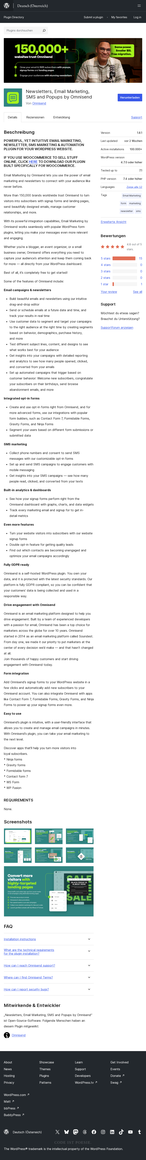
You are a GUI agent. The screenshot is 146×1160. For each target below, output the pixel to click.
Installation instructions (20, 939)
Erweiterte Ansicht (113, 222)
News (8, 1069)
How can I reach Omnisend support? (29, 965)
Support (136, 117)
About (8, 1062)
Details (12, 117)
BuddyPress (14, 1115)
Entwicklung (61, 117)
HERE (33, 162)
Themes (45, 1069)
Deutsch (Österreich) (27, 1132)
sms (138, 211)
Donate (117, 1076)
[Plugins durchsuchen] (44, 30)
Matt (9, 1101)
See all (137, 292)
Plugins (44, 1076)
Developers (83, 1076)
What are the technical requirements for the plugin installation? (29, 951)
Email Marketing (132, 195)
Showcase (46, 1062)
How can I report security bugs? (26, 989)
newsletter (127, 211)
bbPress (11, 1108)
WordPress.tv (86, 1082)
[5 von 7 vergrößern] (58, 852)
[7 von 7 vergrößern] (88, 871)
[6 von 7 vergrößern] (88, 852)
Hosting (9, 1076)
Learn (79, 1062)
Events (115, 1069)
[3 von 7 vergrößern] (88, 833)
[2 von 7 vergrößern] (58, 833)
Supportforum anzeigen (117, 327)
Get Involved (119, 1062)
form (123, 203)
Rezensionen (35, 117)
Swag (116, 1082)
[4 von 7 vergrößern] (27, 852)
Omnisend (39, 103)
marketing (135, 203)
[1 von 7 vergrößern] (27, 833)
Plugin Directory (14, 17)
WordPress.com (17, 1095)
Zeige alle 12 (134, 186)
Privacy (9, 1082)
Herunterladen (130, 97)
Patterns (45, 1082)
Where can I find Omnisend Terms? (28, 977)
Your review (109, 292)
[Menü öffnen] (140, 5)
